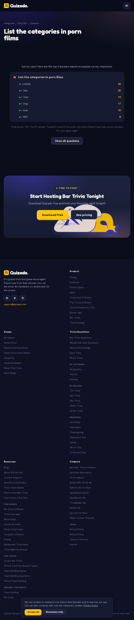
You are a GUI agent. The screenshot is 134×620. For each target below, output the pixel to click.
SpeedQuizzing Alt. (79, 492)
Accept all (33, 611)
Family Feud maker (14, 529)
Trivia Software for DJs (82, 307)
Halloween (75, 427)
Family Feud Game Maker (17, 352)
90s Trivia (75, 400)
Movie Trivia (76, 357)
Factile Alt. (75, 507)
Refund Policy (77, 534)
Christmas (75, 422)
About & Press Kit (13, 472)
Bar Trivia (75, 317)
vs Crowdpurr (77, 477)
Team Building (77, 322)
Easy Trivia (75, 352)
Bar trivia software (14, 509)
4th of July (75, 447)
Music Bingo (10, 373)
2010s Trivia (76, 410)
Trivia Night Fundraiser (16, 549)
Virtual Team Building (15, 580)
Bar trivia (8, 597)
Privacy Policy (77, 529)
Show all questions (67, 140)
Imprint (73, 544)
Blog (6, 467)
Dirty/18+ (22, 23)
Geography (75, 369)
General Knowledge (80, 347)
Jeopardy (9, 357)
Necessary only (54, 611)
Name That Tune (13, 367)
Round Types (77, 287)
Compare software (14, 534)
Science (74, 374)
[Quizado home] (16, 5)
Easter (73, 442)
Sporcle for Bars (78, 512)
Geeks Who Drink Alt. (81, 482)
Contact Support (13, 477)
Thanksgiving (76, 432)
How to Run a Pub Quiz (16, 497)
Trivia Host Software (81, 297)
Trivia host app (12, 514)
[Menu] (126, 5)
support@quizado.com (15, 304)
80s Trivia (75, 395)
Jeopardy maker (12, 524)
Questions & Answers (15, 482)
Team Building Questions (17, 575)
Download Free (52, 215)
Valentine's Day (78, 437)
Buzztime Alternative (80, 472)
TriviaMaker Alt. (78, 502)
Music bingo (10, 519)
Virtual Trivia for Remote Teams (21, 565)
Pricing (73, 277)
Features (74, 282)
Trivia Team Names (14, 487)
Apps (72, 292)
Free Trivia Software (80, 302)
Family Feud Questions (16, 347)
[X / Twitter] (15, 298)
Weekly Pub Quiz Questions (84, 342)
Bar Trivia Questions (80, 337)
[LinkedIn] (23, 298)
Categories (9, 23)
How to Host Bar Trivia (16, 492)
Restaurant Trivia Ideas (16, 544)
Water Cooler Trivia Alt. (82, 517)
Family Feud (10, 342)
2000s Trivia (76, 405)
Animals (74, 379)
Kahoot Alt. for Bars (80, 487)
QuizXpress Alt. (78, 497)
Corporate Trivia (13, 560)
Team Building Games (15, 570)
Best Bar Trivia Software (82, 467)
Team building (11, 592)
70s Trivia (75, 390)
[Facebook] (7, 298)
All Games (9, 337)
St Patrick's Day (78, 452)
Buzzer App (76, 312)
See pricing (84, 215)
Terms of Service (79, 539)
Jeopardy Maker (12, 362)
